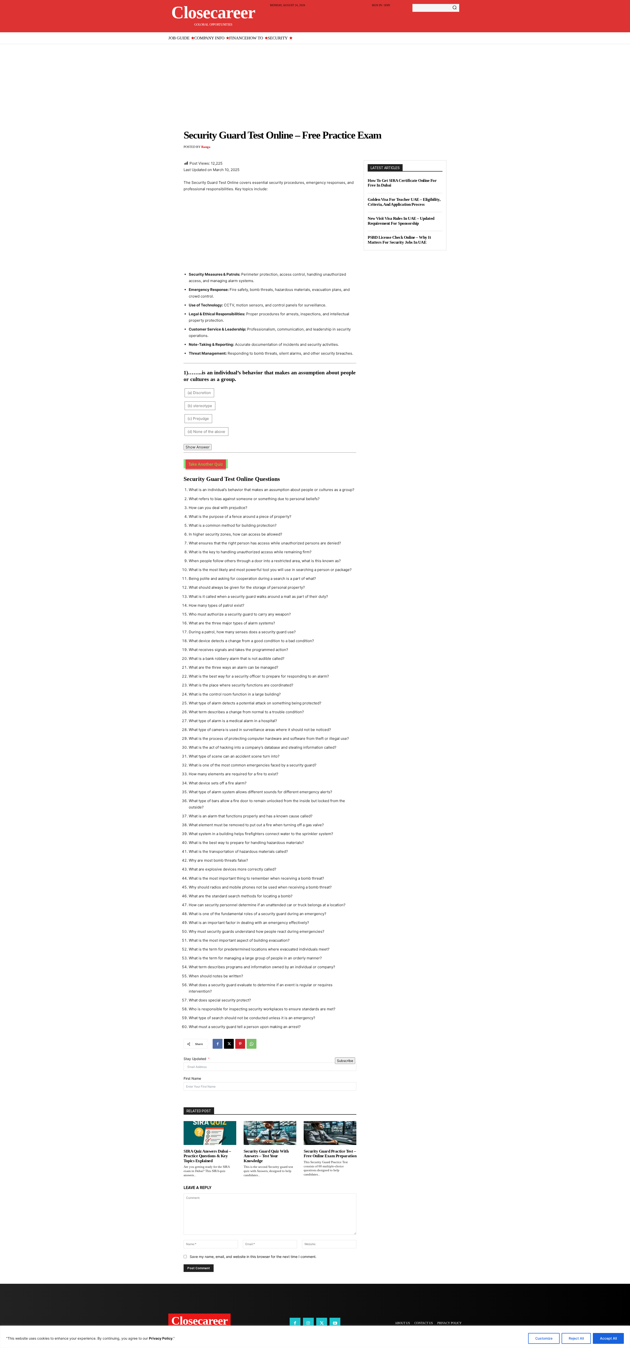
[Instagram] (308, 1323)
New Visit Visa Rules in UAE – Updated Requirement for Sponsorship (401, 221)
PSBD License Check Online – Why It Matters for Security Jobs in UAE (399, 240)
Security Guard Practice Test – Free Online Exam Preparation (330, 1153)
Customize (543, 1338)
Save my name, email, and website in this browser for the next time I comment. (253, 1256)
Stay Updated (195, 1059)
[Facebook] (217, 1044)
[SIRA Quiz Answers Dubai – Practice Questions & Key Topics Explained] (210, 1133)
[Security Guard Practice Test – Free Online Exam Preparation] (330, 1133)
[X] (229, 1044)
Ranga (205, 147)
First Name (192, 1078)
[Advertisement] (315, 81)
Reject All (576, 1338)
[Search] (454, 8)
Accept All (608, 1338)
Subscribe (345, 1061)
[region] (315, 1337)
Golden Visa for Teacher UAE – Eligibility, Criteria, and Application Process (404, 202)
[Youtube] (335, 1323)
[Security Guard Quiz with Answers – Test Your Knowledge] (270, 1133)
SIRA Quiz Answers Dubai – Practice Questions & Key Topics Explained (207, 1156)
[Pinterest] (240, 1044)
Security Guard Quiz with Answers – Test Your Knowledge (266, 1156)
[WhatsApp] (251, 1044)
